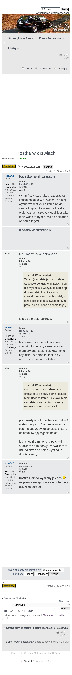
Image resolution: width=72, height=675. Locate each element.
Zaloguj (63, 68)
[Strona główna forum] (36, 17)
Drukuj (61, 57)
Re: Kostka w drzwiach (38, 254)
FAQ (29, 68)
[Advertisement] (36, 111)
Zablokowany (9, 165)
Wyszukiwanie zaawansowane (52, 12)
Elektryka (13, 48)
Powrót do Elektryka (15, 598)
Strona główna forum (20, 38)
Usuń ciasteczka (23, 641)
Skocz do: (63, 601)
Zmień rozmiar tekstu (66, 57)
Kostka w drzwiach (36, 153)
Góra (68, 224)
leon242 (23, 184)
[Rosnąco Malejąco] (47, 573)
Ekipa (9, 641)
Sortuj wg (18, 573)
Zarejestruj (45, 68)
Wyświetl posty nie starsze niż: (25, 569)
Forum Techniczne (50, 38)
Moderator (21, 158)
